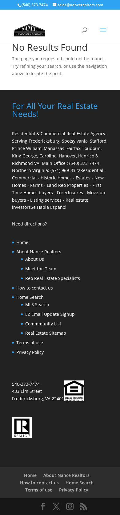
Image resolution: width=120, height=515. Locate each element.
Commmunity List (43, 324)
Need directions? (29, 224)
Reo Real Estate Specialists (52, 278)
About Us (34, 259)
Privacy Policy (30, 352)
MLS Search (37, 304)
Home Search (30, 297)
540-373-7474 (26, 384)
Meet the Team (40, 269)
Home (22, 242)
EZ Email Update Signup (50, 314)
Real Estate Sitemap (45, 333)
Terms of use (29, 342)
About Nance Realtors (38, 252)
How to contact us (34, 288)
